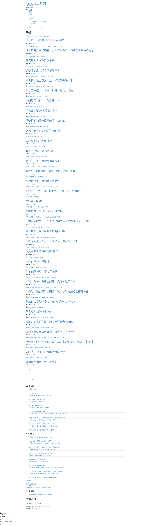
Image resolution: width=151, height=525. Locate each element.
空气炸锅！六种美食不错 (40, 60)
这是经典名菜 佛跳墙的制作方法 (44, 251)
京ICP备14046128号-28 (43, 506)
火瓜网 (41, 3)
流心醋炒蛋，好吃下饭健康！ (43, 70)
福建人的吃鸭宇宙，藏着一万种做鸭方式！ (51, 321)
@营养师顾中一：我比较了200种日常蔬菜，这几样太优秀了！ (62, 341)
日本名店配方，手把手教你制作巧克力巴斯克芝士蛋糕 (57, 221)
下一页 (31, 380)
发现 (30, 13)
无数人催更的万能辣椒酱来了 (43, 161)
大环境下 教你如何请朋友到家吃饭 (46, 351)
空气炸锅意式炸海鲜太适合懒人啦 (45, 231)
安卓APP (35, 23)
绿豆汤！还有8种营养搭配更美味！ (46, 40)
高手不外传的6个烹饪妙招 (41, 150)
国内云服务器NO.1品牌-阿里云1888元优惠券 (41, 494)
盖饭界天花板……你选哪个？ (43, 100)
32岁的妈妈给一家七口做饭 (41, 271)
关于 (30, 19)
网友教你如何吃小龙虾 (39, 311)
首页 (30, 11)
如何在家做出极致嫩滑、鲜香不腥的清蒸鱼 (51, 331)
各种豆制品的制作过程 (39, 140)
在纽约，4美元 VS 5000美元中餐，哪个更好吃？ (54, 191)
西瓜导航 (38, 503)
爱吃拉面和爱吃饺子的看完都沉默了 (47, 120)
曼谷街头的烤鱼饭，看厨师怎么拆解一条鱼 (51, 171)
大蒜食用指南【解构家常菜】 (43, 362)
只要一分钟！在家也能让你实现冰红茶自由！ (52, 281)
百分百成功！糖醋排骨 (39, 261)
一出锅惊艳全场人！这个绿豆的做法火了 (49, 80)
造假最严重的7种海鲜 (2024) (42, 181)
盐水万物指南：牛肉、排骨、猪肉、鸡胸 (49, 90)
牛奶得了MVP (34, 201)
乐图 (30, 14)
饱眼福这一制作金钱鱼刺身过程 (44, 211)
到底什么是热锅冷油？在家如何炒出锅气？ (51, 301)
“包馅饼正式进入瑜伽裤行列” (42, 110)
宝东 (30, 16)
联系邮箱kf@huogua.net (39, 21)
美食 (34, 43)
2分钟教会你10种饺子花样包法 (44, 130)
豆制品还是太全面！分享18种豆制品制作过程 (52, 241)
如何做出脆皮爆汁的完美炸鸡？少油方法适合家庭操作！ (58, 291)
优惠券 (29, 503)
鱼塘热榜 (31, 18)
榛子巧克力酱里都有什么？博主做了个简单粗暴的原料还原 (60, 50)
